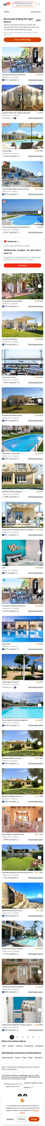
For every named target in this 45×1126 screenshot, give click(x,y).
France (17, 1057)
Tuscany (19, 1046)
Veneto (11, 1046)
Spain (30, 1057)
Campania (28, 1046)
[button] (24, 4)
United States (7, 1057)
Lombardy (39, 1046)
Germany (38, 1057)
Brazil (24, 1057)
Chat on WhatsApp (22, 40)
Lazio (4, 1046)
